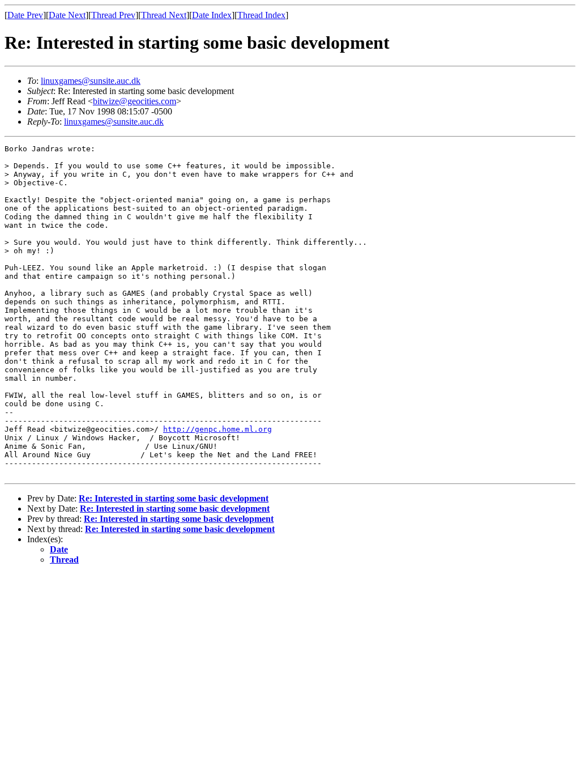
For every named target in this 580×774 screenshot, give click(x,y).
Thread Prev (113, 15)
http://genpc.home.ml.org (217, 429)
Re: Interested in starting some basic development (173, 498)
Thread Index (261, 15)
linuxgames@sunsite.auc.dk (90, 81)
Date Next (67, 15)
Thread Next (163, 15)
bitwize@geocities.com (134, 101)
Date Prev (25, 15)
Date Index (212, 15)
